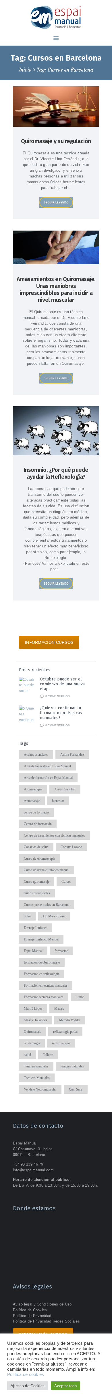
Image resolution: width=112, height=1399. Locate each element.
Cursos (66, 882)
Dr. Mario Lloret (54, 916)
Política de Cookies (30, 1310)
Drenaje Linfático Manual (41, 939)
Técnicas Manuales (37, 1078)
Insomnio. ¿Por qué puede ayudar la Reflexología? (56, 473)
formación (61, 951)
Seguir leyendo (56, 202)
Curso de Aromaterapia (39, 858)
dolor (27, 916)
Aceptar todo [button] (65, 1386)
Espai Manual (33, 951)
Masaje (59, 1009)
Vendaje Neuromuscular (40, 1089)
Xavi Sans (76, 1089)
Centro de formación (38, 824)
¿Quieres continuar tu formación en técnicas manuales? (61, 713)
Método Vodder (69, 1020)
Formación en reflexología (41, 974)
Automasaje (32, 801)
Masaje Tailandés (35, 1020)
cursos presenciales (37, 893)
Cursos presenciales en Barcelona (46, 905)
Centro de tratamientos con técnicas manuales (54, 835)
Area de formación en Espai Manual (48, 778)
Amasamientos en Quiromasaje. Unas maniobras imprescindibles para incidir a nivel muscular (56, 289)
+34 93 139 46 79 (28, 1164)
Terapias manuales (36, 1066)
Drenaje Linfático (35, 928)
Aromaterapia (33, 789)
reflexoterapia (61, 1043)
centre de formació (36, 812)
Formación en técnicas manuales (45, 985)
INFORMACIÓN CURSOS (49, 642)
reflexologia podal (65, 1032)
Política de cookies (25, 1374)
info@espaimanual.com (33, 1170)
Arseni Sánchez (65, 789)
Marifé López (33, 1009)
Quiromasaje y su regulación (56, 141)
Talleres (48, 1055)
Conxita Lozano (71, 847)
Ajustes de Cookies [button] (28, 1386)
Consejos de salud (36, 847)
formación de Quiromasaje (42, 962)
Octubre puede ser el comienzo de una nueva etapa (62, 684)
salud (27, 1055)
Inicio (25, 70)
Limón (80, 997)
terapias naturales (72, 1066)
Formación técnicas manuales (43, 997)
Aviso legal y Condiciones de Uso (42, 1304)
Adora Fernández (72, 755)
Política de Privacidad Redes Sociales (46, 1321)
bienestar (58, 801)
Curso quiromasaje (36, 882)
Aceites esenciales (36, 755)
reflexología (32, 1043)
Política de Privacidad (32, 1316)
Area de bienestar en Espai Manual (47, 766)
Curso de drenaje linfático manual (46, 870)
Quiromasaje (32, 1032)
